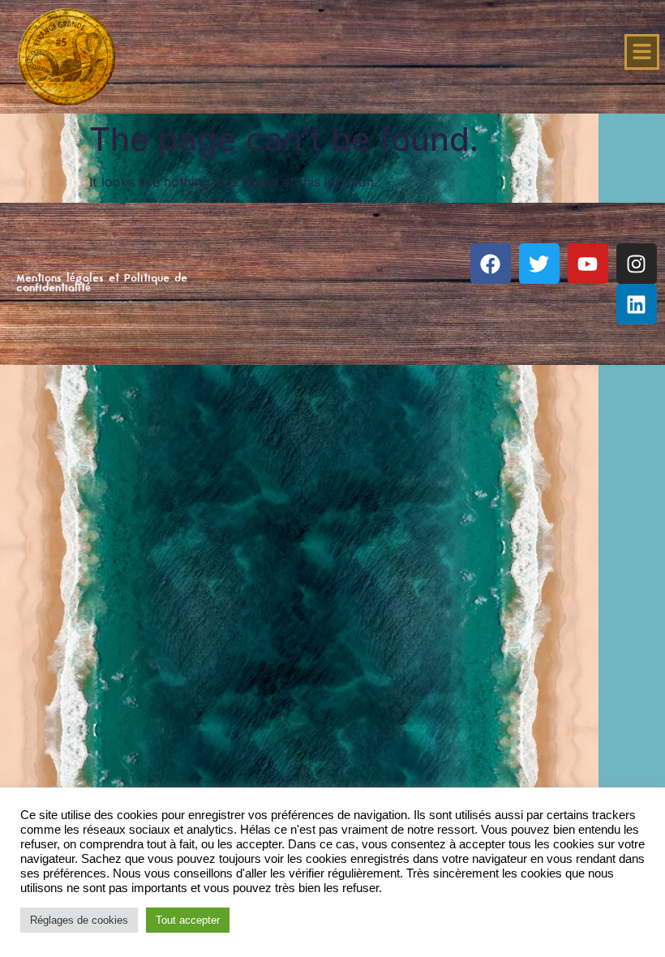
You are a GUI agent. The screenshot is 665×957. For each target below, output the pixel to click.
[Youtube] (588, 263)
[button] (642, 52)
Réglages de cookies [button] (79, 920)
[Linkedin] (636, 304)
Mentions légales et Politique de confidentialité (101, 284)
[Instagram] (636, 263)
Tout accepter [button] (188, 920)
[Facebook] (490, 263)
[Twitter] (539, 263)
